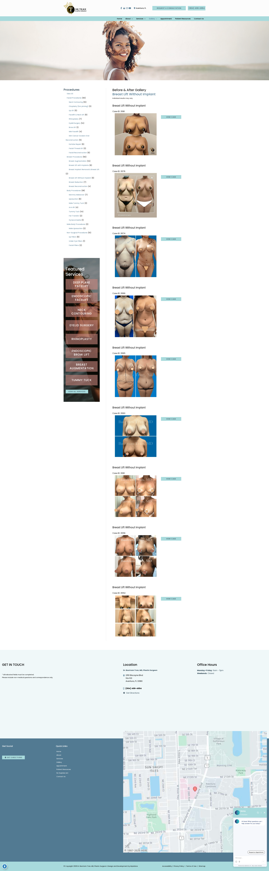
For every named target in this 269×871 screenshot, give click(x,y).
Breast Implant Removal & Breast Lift (84, 169)
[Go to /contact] (158, 693)
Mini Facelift (74, 131)
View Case (171, 117)
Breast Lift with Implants (79, 165)
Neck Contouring (76, 102)
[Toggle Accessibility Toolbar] (4, 866)
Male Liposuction (75, 228)
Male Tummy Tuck (76, 203)
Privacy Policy (178, 866)
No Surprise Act (62, 773)
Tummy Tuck (74, 211)
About (58, 755)
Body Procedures (74, 190)
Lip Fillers (72, 237)
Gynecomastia (75, 220)
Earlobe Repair (75, 144)
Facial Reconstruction (78, 152)
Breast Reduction (76, 182)
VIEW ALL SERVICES (77, 391)
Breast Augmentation (78, 161)
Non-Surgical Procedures (77, 232)
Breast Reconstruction (78, 186)
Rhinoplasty (73, 119)
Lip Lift (71, 110)
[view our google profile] (124, 8)
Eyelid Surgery (74, 123)
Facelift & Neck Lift (76, 115)
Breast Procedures (74, 157)
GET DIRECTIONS (14, 757)
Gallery (59, 762)
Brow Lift (72, 127)
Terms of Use (191, 866)
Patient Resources (63, 769)
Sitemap (201, 866)
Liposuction (73, 199)
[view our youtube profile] (129, 8)
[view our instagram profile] (127, 8)
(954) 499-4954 (133, 688)
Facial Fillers (74, 245)
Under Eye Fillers (75, 241)
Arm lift (72, 207)
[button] (169, 8)
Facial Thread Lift (76, 148)
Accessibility (167, 866)
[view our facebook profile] (121, 8)
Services (59, 758)
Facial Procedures (74, 98)
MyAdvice (134, 866)
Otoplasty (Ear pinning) (78, 106)
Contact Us (60, 776)
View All (70, 93)
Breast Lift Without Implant (80, 178)
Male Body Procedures (76, 224)
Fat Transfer (74, 216)
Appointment (61, 766)
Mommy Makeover (76, 195)
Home (58, 751)
